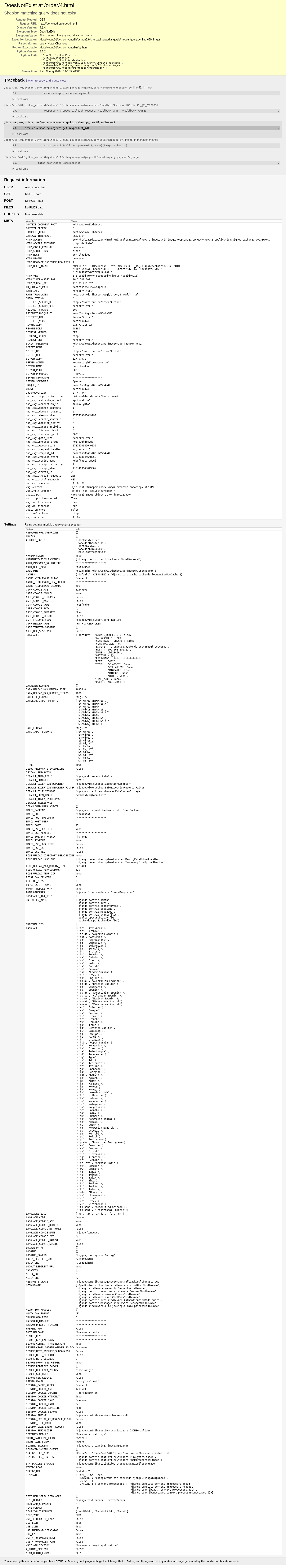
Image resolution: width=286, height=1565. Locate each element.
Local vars (21, 99)
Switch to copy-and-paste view (46, 80)
